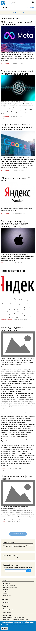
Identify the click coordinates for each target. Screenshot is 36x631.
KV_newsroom (5, 63)
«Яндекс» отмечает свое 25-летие (16, 179)
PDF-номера (7, 595)
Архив (5, 593)
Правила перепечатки (10, 587)
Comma (3, 468)
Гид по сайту (7, 615)
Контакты (6, 602)
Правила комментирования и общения (15, 619)
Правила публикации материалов (13, 617)
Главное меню (18, 12)
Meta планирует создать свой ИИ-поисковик (16, 23)
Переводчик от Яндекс (13, 270)
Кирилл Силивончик (6, 319)
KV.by (4, 7)
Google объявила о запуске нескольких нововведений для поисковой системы (17, 127)
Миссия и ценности (9, 585)
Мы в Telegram (18, 533)
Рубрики (6, 589)
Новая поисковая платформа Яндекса (16, 477)
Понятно (4, 628)
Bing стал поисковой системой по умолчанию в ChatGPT (17, 72)
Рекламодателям (8, 609)
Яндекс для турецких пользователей (12, 328)
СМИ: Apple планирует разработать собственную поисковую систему (15, 223)
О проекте (6, 583)
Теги (4, 591)
